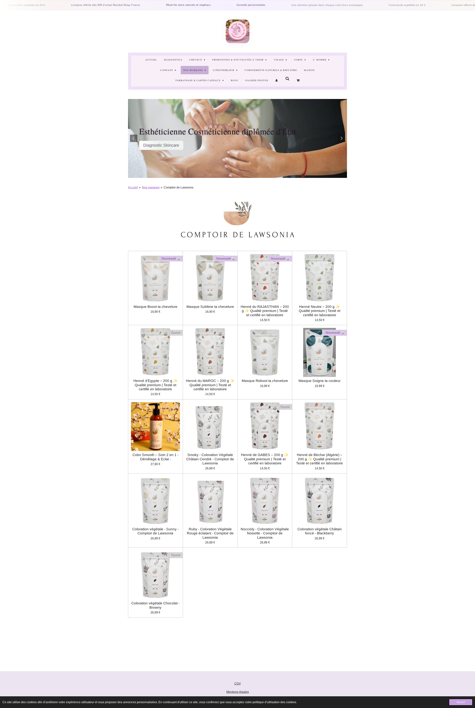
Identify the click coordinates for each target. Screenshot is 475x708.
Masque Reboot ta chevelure (265, 381)
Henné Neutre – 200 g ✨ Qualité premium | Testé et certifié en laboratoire (319, 311)
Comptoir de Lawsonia (178, 187)
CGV (237, 683)
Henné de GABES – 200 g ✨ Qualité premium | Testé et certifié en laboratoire (265, 459)
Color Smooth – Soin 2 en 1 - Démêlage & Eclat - (155, 457)
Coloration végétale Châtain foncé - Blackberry (319, 531)
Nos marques (151, 187)
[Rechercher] (287, 78)
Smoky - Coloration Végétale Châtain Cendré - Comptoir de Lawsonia (210, 459)
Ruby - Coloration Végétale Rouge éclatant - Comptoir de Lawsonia (210, 533)
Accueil (133, 187)
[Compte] (277, 80)
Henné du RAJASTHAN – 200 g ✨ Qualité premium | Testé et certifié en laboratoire (265, 311)
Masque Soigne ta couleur (319, 381)
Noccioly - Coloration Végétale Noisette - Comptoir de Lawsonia (265, 533)
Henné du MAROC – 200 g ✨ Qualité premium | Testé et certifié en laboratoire (210, 385)
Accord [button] (461, 702)
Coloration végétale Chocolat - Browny (155, 605)
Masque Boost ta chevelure (155, 307)
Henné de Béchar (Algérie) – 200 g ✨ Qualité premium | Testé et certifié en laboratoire (319, 459)
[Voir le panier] (298, 80)
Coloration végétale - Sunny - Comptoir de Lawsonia (155, 531)
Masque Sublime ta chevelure (210, 307)
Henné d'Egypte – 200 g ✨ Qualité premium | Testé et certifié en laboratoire (155, 385)
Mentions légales (237, 692)
